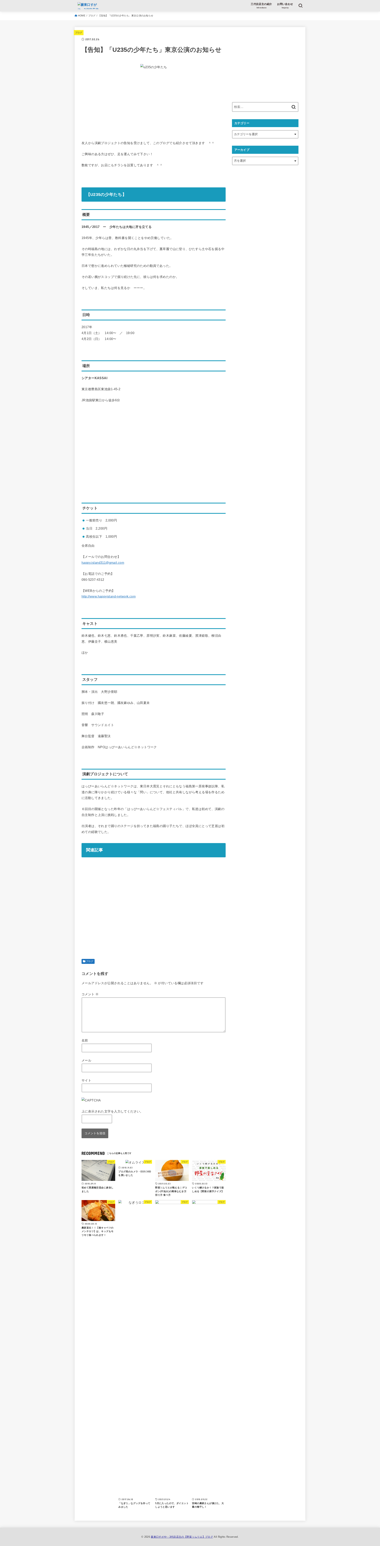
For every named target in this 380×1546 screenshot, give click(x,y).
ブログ (92, 15)
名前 (85, 1040)
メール (86, 1060)
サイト (86, 1080)
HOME (81, 15)
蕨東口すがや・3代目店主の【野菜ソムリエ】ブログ (182, 1536)
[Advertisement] (154, 101)
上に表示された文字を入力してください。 (112, 1111)
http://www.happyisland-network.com (109, 596)
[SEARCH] (300, 6)
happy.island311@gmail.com (103, 562)
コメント (90, 994)
